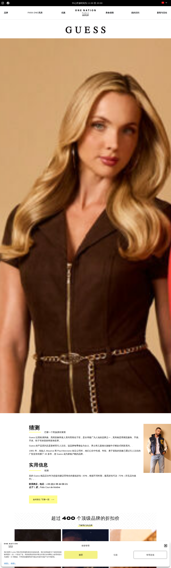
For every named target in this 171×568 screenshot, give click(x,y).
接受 (81, 555)
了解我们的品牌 (85, 525)
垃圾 (116, 555)
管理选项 (150, 555)
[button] (165, 545)
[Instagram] (2, 3)
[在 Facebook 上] (8, 3)
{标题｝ (6, 563)
